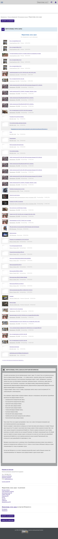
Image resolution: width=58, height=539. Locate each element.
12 (11, 360)
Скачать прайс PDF (6, 481)
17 (18, 360)
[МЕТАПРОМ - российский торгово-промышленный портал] (15, 8)
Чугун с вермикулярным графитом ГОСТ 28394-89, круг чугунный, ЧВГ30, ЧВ (25, 327)
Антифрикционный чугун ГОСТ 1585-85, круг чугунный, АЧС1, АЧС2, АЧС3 (25, 321)
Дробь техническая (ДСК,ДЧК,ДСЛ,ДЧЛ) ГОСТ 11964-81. (22, 97)
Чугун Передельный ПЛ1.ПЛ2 (16, 245)
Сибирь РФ (4, 500)
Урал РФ (3, 499)
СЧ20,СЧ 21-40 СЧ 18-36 (15, 195)
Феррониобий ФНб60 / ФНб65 (16, 271)
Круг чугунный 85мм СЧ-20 (15, 40)
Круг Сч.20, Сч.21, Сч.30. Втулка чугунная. (18, 207)
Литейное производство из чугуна (17, 188)
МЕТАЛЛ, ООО (13, 119)
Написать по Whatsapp (7, 476)
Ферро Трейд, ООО (14, 241)
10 (9, 360)
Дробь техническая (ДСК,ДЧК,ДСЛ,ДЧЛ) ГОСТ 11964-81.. (22, 104)
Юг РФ (3, 497)
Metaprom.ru (4, 17)
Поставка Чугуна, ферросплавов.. (17, 116)
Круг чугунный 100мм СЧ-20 (15, 47)
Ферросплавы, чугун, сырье (9, 507)
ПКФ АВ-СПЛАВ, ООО (14, 298)
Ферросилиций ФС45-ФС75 (16, 264)
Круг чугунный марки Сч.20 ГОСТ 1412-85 (18, 334)
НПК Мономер (13, 229)
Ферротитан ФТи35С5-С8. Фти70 (16, 283)
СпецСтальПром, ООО (15, 43)
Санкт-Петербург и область (8, 491)
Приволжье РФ (5, 496)
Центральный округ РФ (7, 493)
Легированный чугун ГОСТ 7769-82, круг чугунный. (20, 220)
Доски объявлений (12, 17)
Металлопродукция (23, 17)
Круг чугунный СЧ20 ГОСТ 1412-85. (17, 78)
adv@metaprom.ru (9, 479)
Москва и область (6, 490)
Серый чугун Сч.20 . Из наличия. (16, 308)
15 (15, 360)
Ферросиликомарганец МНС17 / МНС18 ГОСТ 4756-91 (21, 289)
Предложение (13, 138)
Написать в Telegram (6, 477)
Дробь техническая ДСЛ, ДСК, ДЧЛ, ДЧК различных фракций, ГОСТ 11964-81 (26, 85)
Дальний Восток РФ (6, 502)
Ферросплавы (13, 302)
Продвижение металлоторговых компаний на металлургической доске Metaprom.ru (29, 129)
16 (16, 360)
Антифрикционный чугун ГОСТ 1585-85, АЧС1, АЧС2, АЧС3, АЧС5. (23, 72)
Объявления (4, 510)
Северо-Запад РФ (6, 494)
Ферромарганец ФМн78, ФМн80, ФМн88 (18, 277)
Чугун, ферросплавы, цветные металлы (18, 123)
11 (10, 360)
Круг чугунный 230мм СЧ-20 (15, 59)
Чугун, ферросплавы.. (14, 151)
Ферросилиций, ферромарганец (16, 144)
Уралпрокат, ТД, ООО (14, 74)
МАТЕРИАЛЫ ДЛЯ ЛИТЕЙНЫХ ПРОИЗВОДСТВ (19, 353)
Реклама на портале (7, 469)
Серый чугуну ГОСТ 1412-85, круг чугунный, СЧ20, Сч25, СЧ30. (22, 214)
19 (20, 360)
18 (19, 360)
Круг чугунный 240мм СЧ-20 (15, 66)
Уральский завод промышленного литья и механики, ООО (23, 197)
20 (22, 360)
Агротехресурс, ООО (14, 191)
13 (13, 360)
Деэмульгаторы (13, 233)
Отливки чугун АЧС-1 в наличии (16, 201)
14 (14, 360)
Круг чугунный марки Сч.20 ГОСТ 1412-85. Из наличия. (21, 110)
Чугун (11, 132)
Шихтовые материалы (14, 346)
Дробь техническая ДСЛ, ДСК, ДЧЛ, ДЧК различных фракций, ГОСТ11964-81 (26, 157)
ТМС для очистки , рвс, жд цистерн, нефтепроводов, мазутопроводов (24, 226)
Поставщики (4, 509)
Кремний (11, 296)
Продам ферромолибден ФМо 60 (17, 252)
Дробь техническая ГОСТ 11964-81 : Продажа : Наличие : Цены (23, 91)
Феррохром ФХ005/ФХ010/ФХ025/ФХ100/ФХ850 (20, 258)
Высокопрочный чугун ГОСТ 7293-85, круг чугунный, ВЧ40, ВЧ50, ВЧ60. (24, 315)
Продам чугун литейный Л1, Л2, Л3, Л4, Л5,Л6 (19, 239)
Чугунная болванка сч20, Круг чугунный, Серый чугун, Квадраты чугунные (25, 53)
